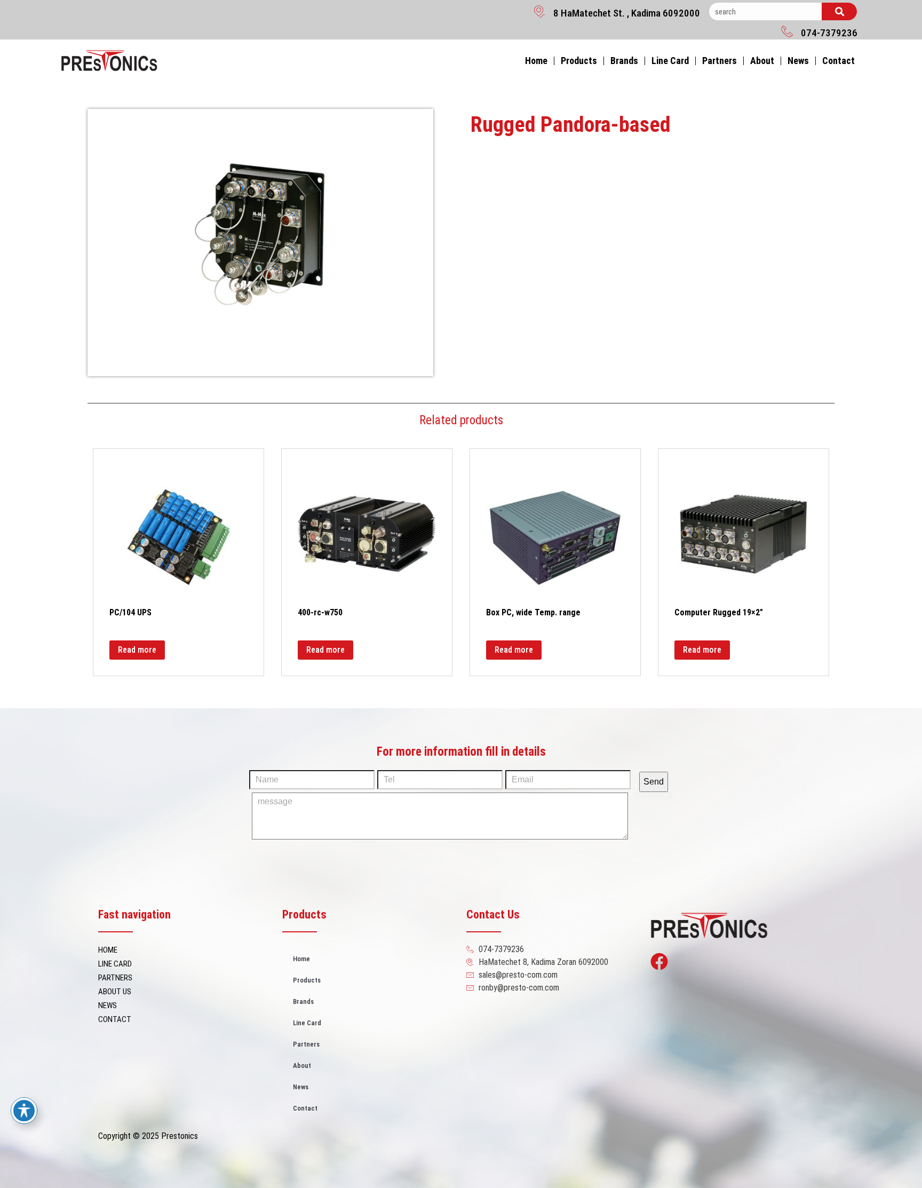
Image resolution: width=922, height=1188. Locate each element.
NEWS (107, 1005)
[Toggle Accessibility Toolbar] (24, 1110)
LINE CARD (115, 964)
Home (536, 60)
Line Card (670, 60)
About (762, 60)
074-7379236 (829, 33)
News (798, 60)
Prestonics (179, 1136)
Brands (624, 60)
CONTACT (114, 1019)
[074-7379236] (787, 31)
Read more (137, 650)
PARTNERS (115, 978)
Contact (838, 60)
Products (579, 60)
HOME (107, 950)
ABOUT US (114, 991)
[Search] (839, 11)
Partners (719, 60)
